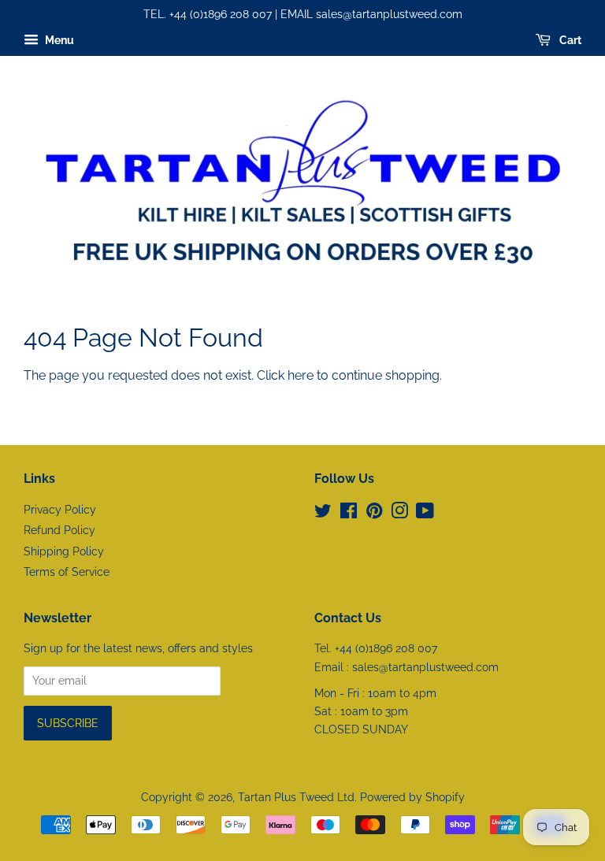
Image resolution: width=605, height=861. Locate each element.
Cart (569, 40)
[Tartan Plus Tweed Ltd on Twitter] (323, 513)
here (301, 375)
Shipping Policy (64, 551)
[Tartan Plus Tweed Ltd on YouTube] (425, 513)
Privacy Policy (60, 509)
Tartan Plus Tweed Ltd (296, 797)
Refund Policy (59, 530)
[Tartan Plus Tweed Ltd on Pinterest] (374, 513)
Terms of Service (66, 572)
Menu (58, 40)
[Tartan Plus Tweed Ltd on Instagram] (399, 513)
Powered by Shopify (412, 797)
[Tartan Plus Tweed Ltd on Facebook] (349, 513)
